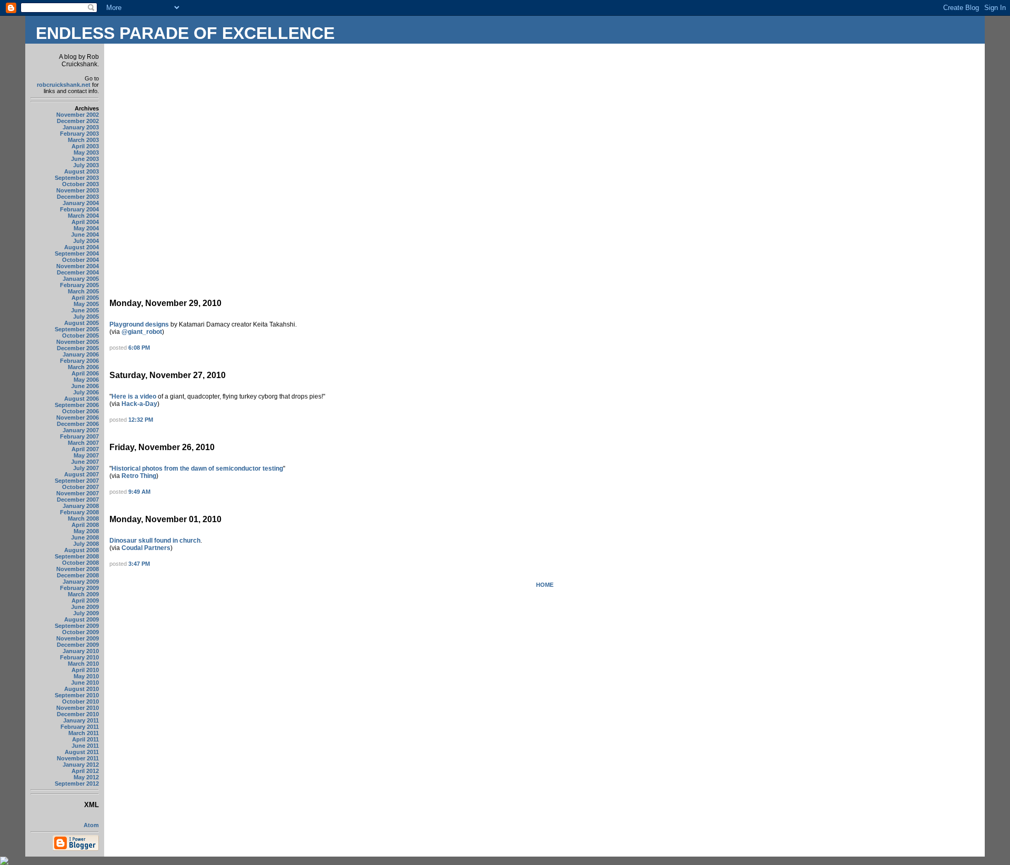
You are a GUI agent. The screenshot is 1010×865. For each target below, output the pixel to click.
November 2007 (77, 493)
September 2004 (77, 253)
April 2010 (85, 670)
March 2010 (83, 663)
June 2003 (85, 159)
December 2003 (78, 197)
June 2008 (85, 537)
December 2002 (78, 121)
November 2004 (77, 266)
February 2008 (79, 512)
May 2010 (86, 676)
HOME (544, 585)
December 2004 (78, 272)
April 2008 (85, 525)
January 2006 (81, 354)
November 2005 (77, 342)
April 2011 (85, 739)
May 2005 (86, 304)
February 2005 (79, 285)
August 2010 (81, 689)
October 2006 (80, 411)
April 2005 (85, 297)
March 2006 (83, 367)
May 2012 (86, 777)
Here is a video (134, 396)
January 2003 (81, 127)
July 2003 (86, 165)
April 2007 (85, 449)
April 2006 (85, 373)
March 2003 (83, 140)
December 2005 (78, 348)
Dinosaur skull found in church (154, 540)
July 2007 (86, 468)
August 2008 (81, 550)
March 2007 (83, 443)
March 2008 (83, 518)
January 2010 (81, 651)
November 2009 (77, 638)
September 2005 (77, 329)
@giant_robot (142, 331)
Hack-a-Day (139, 404)
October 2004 (80, 260)
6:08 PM (139, 347)
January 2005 (81, 279)
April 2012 (85, 771)
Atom (91, 825)
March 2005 (83, 291)
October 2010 (80, 701)
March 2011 (83, 733)
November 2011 (78, 758)
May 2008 (86, 531)
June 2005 (85, 310)
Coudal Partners (146, 548)
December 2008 (78, 575)
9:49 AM (139, 492)
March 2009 (83, 594)
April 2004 (85, 222)
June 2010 (85, 682)
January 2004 (81, 203)
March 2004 (83, 215)
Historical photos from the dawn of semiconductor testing (197, 468)
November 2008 (77, 569)
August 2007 (81, 474)
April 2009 (85, 600)
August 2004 (81, 247)
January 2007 (81, 430)
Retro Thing (139, 476)
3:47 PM (139, 564)
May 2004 (86, 228)
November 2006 (77, 417)
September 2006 (77, 405)
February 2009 (79, 588)
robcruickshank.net (63, 85)
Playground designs (139, 324)
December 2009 (78, 645)
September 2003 (77, 178)
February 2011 (79, 727)
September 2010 (77, 695)
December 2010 (78, 714)
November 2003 (77, 190)
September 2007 (77, 480)
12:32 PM (140, 419)
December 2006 (78, 424)
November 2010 (77, 708)
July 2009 (86, 613)
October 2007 (80, 487)
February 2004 (79, 209)
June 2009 (85, 607)
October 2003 (80, 184)
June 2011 (85, 745)
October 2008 (80, 562)
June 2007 (85, 462)
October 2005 (80, 335)
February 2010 (79, 657)
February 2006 (79, 361)
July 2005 (86, 316)
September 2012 (77, 783)
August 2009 (81, 619)
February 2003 (79, 133)
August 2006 (81, 398)
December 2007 (78, 499)
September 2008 (77, 556)
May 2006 (86, 379)
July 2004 (86, 241)
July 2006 (86, 392)
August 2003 (81, 171)
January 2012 (81, 764)
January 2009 (81, 581)
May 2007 (86, 455)
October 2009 (80, 632)
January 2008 (81, 506)
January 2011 (81, 720)
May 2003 (86, 152)
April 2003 (85, 146)
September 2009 (77, 626)
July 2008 (86, 544)
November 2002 (77, 114)
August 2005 (81, 323)
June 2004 (85, 234)
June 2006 (85, 386)
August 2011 (82, 752)
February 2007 (79, 436)
